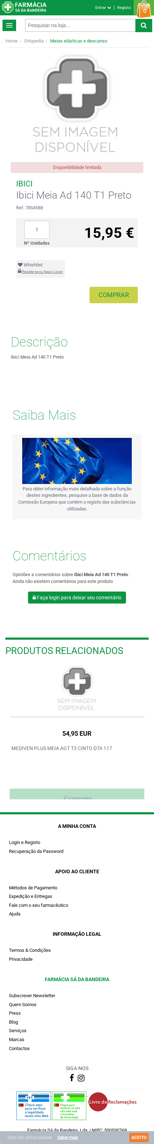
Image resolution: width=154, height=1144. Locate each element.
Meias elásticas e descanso (78, 41)
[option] (77, 732)
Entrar (101, 7)
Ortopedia (34, 41)
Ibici (24, 183)
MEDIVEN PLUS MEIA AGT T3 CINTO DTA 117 (61, 748)
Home (11, 41)
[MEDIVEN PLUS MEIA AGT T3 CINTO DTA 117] (77, 689)
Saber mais (67, 1137)
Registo (124, 7)
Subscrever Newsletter (32, 995)
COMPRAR (113, 295)
